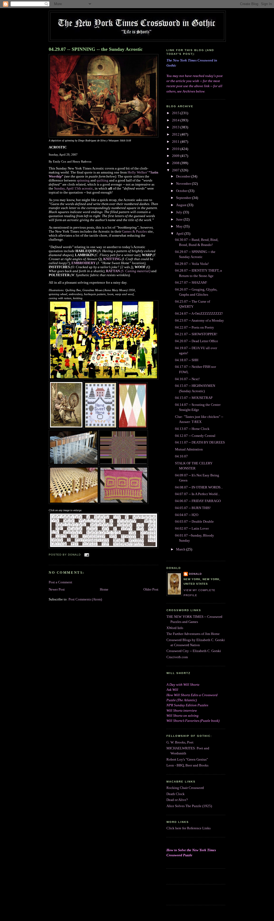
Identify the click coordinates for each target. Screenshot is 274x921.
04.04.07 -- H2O (186, 515)
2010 (176, 149)
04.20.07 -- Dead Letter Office (196, 341)
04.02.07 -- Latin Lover (192, 528)
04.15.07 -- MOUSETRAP (193, 398)
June (180, 219)
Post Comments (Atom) (85, 599)
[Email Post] (86, 554)
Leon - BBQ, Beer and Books (187, 765)
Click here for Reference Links (188, 828)
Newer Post (57, 589)
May (180, 226)
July (179, 212)
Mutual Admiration (189, 449)
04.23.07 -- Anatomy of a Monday (199, 320)
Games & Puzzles (135, 231)
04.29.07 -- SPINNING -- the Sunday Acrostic (96, 49)
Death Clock (175, 794)
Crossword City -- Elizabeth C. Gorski (193, 651)
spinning (83, 180)
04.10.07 (181, 456)
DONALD (195, 573)
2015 (176, 113)
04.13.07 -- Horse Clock (192, 429)
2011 (176, 142)
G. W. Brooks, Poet (179, 742)
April (180, 234)
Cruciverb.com (177, 657)
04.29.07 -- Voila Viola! (192, 264)
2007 (176, 170)
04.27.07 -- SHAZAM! (191, 282)
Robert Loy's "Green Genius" (187, 759)
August (181, 205)
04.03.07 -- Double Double (194, 521)
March (181, 549)
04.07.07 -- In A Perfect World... (197, 494)
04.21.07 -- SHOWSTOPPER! (196, 334)
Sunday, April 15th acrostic (73, 188)
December (183, 176)
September (184, 198)
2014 (176, 120)
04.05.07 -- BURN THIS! (193, 508)
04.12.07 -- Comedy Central (195, 436)
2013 (176, 127)
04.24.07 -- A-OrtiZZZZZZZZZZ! (199, 313)
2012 (176, 134)
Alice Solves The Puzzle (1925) (189, 806)
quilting (102, 180)
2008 (176, 163)
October (182, 191)
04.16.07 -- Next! (187, 379)
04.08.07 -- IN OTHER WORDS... (199, 487)
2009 (176, 156)
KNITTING (112, 259)
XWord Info (174, 628)
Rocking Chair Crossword (185, 788)
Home (104, 589)
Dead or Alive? (177, 800)
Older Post (150, 589)
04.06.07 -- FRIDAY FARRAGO (198, 501)
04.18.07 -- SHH (186, 360)
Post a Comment (60, 582)
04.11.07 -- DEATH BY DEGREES (200, 442)
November (184, 184)
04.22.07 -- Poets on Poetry (194, 327)
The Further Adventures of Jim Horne (193, 634)
